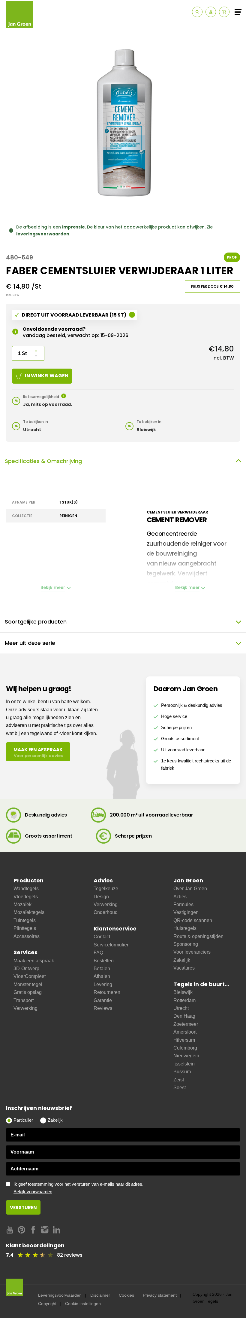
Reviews (103, 1008)
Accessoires (27, 936)
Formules (183, 904)
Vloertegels (26, 896)
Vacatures (184, 967)
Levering (103, 984)
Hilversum (184, 1040)
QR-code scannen (192, 920)
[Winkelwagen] (224, 12)
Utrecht (181, 1008)
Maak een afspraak (34, 960)
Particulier (23, 1120)
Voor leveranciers (192, 952)
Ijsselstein (184, 1063)
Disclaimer (100, 1295)
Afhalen (102, 976)
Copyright (47, 1303)
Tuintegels (25, 920)
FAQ (98, 952)
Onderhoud (106, 912)
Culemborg (185, 1047)
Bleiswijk (183, 992)
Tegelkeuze (106, 888)
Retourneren (107, 992)
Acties (180, 896)
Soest (179, 1087)
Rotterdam (184, 1000)
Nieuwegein (186, 1055)
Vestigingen (186, 912)
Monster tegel (28, 984)
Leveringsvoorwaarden (60, 1295)
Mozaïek (23, 904)
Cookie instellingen (83, 1303)
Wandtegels (26, 888)
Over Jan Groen (190, 888)
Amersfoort (184, 1031)
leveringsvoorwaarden (42, 234)
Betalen (102, 968)
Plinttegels (25, 928)
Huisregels (184, 928)
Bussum (182, 1071)
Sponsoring (185, 944)
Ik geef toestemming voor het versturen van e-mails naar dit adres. (78, 1188)
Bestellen (104, 960)
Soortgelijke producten (36, 621)
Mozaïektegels (29, 912)
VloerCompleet (30, 976)
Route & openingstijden (198, 936)
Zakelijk (181, 960)
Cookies (126, 1295)
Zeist (178, 1079)
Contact (102, 936)
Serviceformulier (111, 944)
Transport (24, 1000)
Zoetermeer (185, 1024)
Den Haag (184, 1016)
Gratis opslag (28, 992)
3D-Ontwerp (26, 968)
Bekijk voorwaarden (33, 1191)
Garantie (103, 1000)
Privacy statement (160, 1295)
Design (101, 896)
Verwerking (26, 1008)
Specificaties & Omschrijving (43, 461)
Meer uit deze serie (30, 643)
